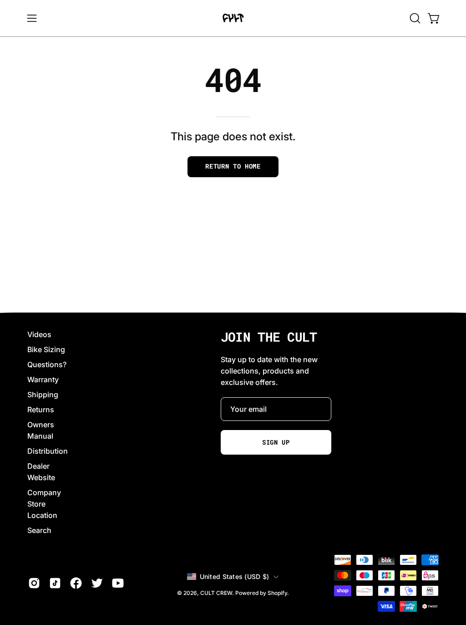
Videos (39, 334)
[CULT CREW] (233, 18)
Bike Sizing (46, 349)
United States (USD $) (234, 576)
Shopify (277, 592)
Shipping (42, 394)
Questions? (46, 364)
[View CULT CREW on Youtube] (118, 583)
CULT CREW (216, 592)
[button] (414, 18)
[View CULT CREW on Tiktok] (55, 583)
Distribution (47, 451)
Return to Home (233, 166)
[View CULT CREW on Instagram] (34, 583)
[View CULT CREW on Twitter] (97, 583)
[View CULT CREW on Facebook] (76, 583)
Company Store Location (44, 504)
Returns (40, 409)
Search (39, 530)
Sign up (276, 442)
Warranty (43, 379)
